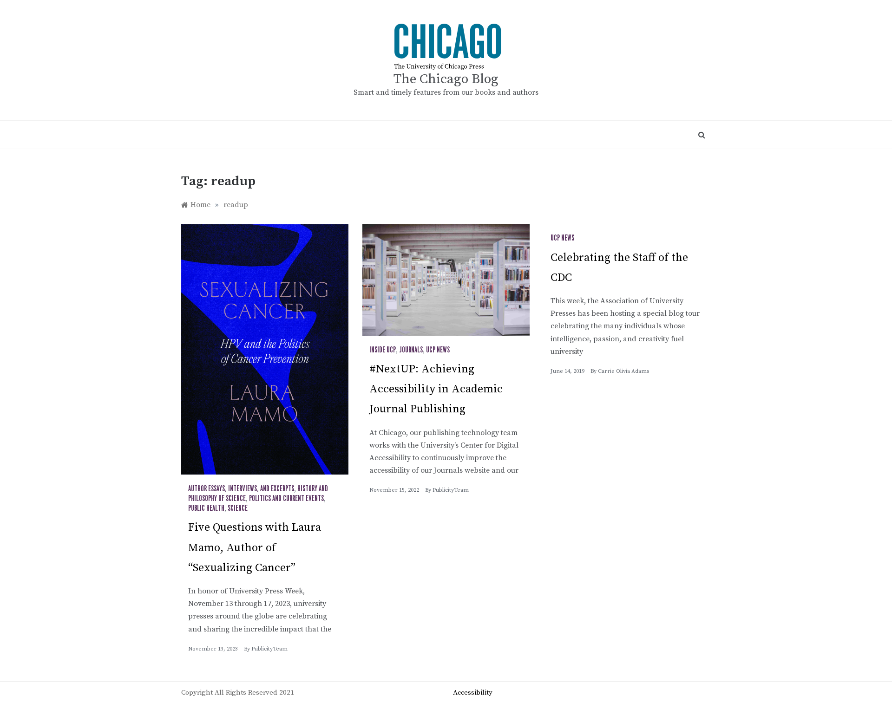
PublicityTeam (269, 648)
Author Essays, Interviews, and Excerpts (241, 489)
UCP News (438, 350)
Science (238, 508)
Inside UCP (382, 350)
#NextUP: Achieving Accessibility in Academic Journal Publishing (436, 389)
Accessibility (472, 692)
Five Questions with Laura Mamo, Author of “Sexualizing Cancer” (254, 547)
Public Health (206, 508)
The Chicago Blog (446, 79)
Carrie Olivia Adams (623, 371)
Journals (411, 350)
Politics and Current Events (286, 498)
